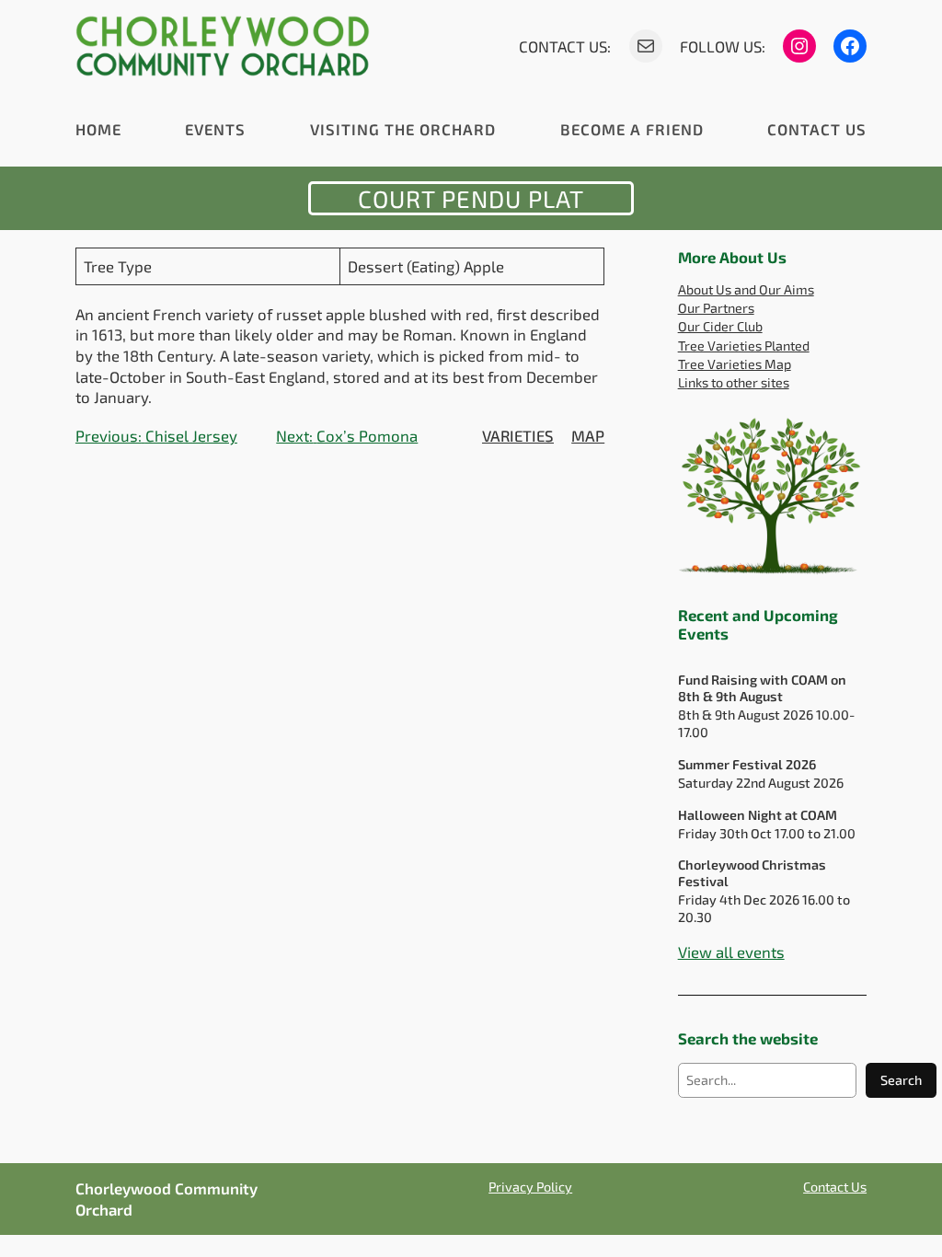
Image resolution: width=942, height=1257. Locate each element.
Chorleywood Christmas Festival (752, 872)
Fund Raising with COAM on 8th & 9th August (762, 687)
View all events (731, 951)
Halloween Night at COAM (757, 815)
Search (901, 1080)
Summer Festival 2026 (747, 764)
